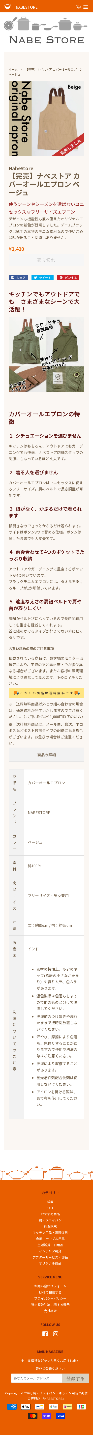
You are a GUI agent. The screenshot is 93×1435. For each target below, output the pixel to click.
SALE (50, 1208)
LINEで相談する (50, 1292)
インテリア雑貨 (50, 1251)
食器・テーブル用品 (50, 1238)
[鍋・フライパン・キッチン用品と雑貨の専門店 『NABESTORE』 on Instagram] (55, 1334)
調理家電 (50, 1226)
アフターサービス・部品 (50, 1257)
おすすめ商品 (50, 1213)
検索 (50, 1201)
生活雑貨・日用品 (50, 1244)
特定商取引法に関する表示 (50, 1304)
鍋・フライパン (50, 1220)
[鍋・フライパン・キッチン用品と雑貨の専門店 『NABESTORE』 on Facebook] (45, 1334)
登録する (75, 1378)
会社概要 (50, 1310)
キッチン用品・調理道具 (50, 1232)
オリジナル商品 (50, 1263)
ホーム (13, 69)
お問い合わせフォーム (50, 1286)
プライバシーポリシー (50, 1298)
